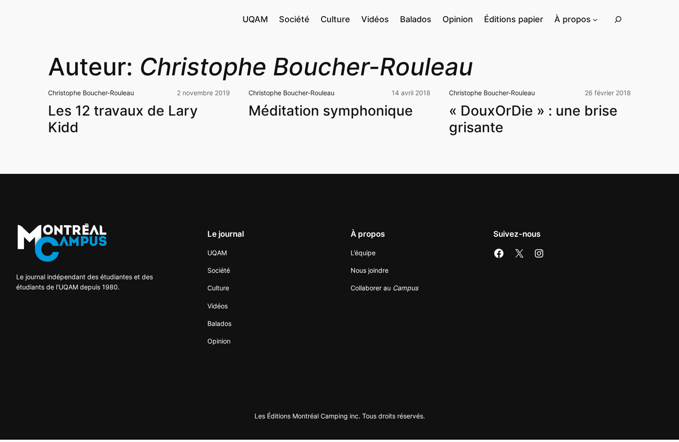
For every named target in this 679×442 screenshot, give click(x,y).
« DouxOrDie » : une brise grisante (533, 119)
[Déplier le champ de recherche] (618, 19)
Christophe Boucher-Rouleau (91, 93)
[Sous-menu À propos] (595, 19)
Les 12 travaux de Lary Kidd (123, 119)
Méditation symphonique (331, 111)
